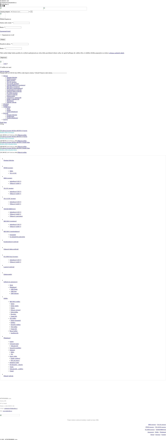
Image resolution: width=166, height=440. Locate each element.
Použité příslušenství (12, 118)
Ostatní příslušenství (12, 111)
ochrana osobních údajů (116, 53)
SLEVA (5, 119)
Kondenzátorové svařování (14, 90)
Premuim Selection (12, 77)
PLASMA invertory (12, 93)
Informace (6, 104)
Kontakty (5, 105)
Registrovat (3, 57)
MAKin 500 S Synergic (7, 138)
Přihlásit (3, 39)
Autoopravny (151, 432)
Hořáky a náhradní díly (13, 99)
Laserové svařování (12, 94)
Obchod (5, 76)
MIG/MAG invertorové (13, 86)
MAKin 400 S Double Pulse (8, 144)
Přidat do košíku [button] (22, 135)
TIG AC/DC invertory (13, 83)
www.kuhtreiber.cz (7, 411)
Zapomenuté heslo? (5, 31)
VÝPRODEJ (7, 107)
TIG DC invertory (12, 82)
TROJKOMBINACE (161, 429)
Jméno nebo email (6, 23)
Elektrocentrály (11, 96)
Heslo (2, 27)
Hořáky (9, 110)
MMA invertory (11, 80)
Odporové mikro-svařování (14, 91)
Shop (5, 122)
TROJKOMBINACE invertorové (16, 85)
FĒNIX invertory (11, 79)
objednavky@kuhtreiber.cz (10, 408)
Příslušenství (10, 101)
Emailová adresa (6, 44)
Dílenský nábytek (11, 102)
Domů (1, 122)
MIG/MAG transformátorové (15, 88)
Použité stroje (10, 116)
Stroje (8, 108)
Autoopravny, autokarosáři (14, 97)
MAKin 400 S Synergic (7, 132)
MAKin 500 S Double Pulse (8, 150)
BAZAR (5, 113)
